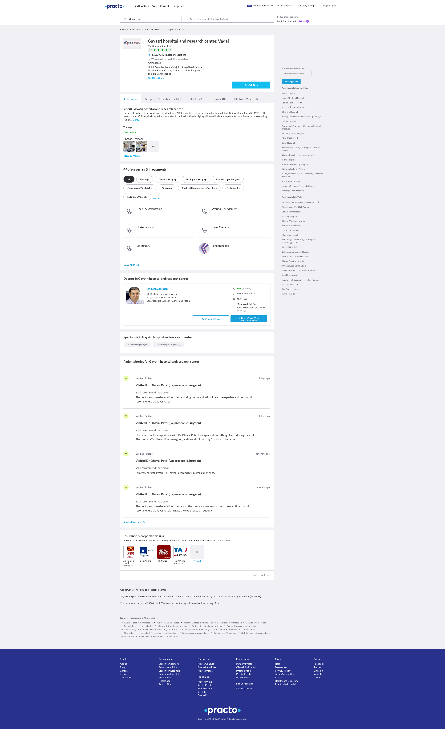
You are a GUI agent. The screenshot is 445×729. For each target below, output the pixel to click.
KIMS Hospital (288, 159)
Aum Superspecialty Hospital (295, 164)
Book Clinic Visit (250, 319)
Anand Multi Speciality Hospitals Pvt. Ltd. (300, 280)
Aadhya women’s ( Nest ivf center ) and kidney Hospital (302, 175)
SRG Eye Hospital (290, 112)
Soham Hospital (289, 121)
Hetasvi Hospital (289, 247)
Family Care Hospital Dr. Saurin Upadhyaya (301, 116)
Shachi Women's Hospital (293, 221)
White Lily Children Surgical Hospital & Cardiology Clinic (299, 241)
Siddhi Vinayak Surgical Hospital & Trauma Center (301, 149)
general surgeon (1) (137, 344)
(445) (163, 98)
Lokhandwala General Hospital (296, 252)
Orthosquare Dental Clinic (294, 265)
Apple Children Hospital (293, 98)
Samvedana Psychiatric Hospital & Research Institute (302, 127)
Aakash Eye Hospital (291, 181)
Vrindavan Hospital (291, 235)
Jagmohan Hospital (291, 230)
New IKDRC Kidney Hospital (295, 256)
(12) (246, 98)
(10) (219, 98)
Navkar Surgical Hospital (293, 261)
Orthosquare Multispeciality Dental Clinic (301, 202)
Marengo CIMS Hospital (293, 190)
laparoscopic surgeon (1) (168, 344)
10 (246, 293)
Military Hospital (289, 216)
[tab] (130, 98)
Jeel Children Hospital (292, 211)
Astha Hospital (288, 293)
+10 (153, 146)
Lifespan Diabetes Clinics (293, 169)
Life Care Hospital (290, 289)
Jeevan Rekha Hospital (292, 102)
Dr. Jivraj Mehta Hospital (293, 133)
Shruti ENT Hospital (291, 138)
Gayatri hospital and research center (298, 155)
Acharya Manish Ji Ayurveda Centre (298, 186)
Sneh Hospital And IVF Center (295, 207)
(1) (196, 98)
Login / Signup (330, 5)
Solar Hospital (288, 143)
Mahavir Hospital (290, 284)
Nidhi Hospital (288, 93)
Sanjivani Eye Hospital (292, 225)
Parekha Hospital (290, 275)
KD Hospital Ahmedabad (293, 107)
